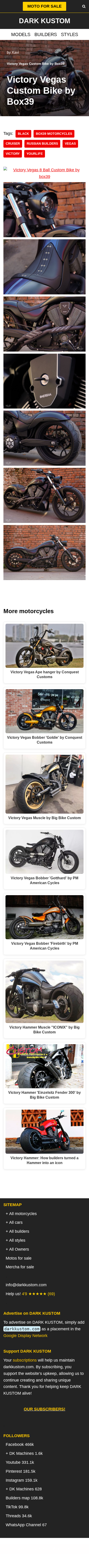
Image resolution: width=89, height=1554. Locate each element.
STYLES (69, 34)
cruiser (13, 143)
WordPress (62, 1548)
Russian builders (42, 143)
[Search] (84, 6)
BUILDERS (45, 34)
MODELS (20, 34)
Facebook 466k (20, 1444)
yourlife (34, 153)
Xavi (15, 52)
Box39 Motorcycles (54, 133)
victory (13, 153)
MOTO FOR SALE (44, 6)
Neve (21, 1548)
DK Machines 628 (25, 1489)
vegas (70, 143)
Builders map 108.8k (24, 1498)
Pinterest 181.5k (20, 1471)
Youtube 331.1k (20, 1462)
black (23, 133)
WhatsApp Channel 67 (26, 1525)
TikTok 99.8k (17, 1507)
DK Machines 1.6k (26, 1453)
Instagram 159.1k (21, 1480)
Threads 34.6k (19, 1516)
